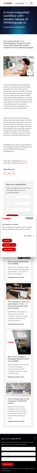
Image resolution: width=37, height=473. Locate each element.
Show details (28, 235)
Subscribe (6, 464)
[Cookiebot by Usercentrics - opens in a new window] (27, 218)
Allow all (6, 240)
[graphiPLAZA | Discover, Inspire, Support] (19, 3)
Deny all (6, 253)
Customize (7, 245)
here (25, 161)
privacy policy (5, 470)
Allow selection (8, 249)
